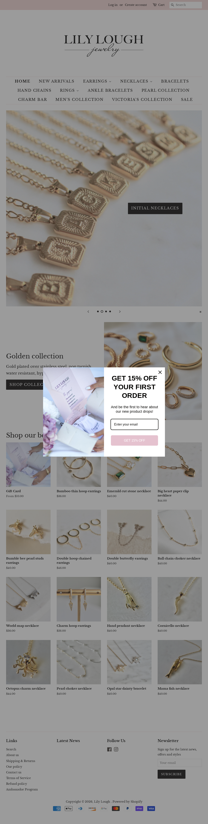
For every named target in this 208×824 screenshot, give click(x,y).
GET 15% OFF (134, 440)
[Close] (160, 372)
